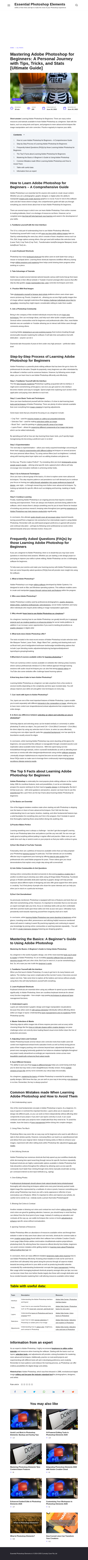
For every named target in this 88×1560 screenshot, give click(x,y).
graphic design (51, 787)
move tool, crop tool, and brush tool (41, 1309)
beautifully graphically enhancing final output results (30, 1056)
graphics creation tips (65, 874)
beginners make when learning (58, 1256)
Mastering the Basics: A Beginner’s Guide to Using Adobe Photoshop (43, 157)
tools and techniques (18, 404)
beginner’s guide (45, 963)
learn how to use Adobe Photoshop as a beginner (43, 613)
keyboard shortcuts (34, 257)
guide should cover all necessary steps (45, 517)
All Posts (17, 99)
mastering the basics (29, 1076)
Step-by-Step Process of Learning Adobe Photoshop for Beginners (42, 144)
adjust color (40, 1327)
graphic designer (16, 628)
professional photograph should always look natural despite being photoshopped (42, 1183)
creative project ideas (22, 1238)
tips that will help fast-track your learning (37, 216)
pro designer (73, 1079)
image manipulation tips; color (37, 283)
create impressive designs (28, 929)
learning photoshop (53, 657)
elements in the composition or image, (52, 703)
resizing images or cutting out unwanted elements (46, 419)
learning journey (29, 854)
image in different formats (41, 1065)
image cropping (36, 407)
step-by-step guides (57, 856)
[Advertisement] (44, 29)
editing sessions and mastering (27, 262)
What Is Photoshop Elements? (22, 1536)
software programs (69, 752)
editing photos (66, 1209)
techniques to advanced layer (62, 995)
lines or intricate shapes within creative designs (47, 1027)
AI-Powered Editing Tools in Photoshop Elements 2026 (57, 1434)
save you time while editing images (54, 233)
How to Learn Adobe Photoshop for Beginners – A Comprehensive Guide (44, 140)
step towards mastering (25, 384)
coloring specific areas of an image (50, 424)
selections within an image (47, 421)
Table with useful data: (25, 167)
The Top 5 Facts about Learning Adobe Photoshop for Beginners (41, 154)
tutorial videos (63, 669)
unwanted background (51, 732)
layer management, (61, 1267)
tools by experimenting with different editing (35, 450)
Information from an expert (26, 171)
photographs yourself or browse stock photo (30, 294)
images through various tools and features (45, 590)
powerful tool (15, 793)
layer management (38, 1122)
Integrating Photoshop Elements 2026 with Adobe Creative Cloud (61, 1468)
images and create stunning (29, 199)
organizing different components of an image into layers (52, 427)
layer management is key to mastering (56, 1013)
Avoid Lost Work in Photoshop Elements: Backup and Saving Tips (24, 1434)
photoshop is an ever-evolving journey (37, 332)
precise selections (41, 1320)
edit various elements (40, 1010)
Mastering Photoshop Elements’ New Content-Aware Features (25, 1468)
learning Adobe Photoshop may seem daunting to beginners (48, 917)
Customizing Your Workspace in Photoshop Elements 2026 (59, 1503)
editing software (40, 585)
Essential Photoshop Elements (39, 4)
